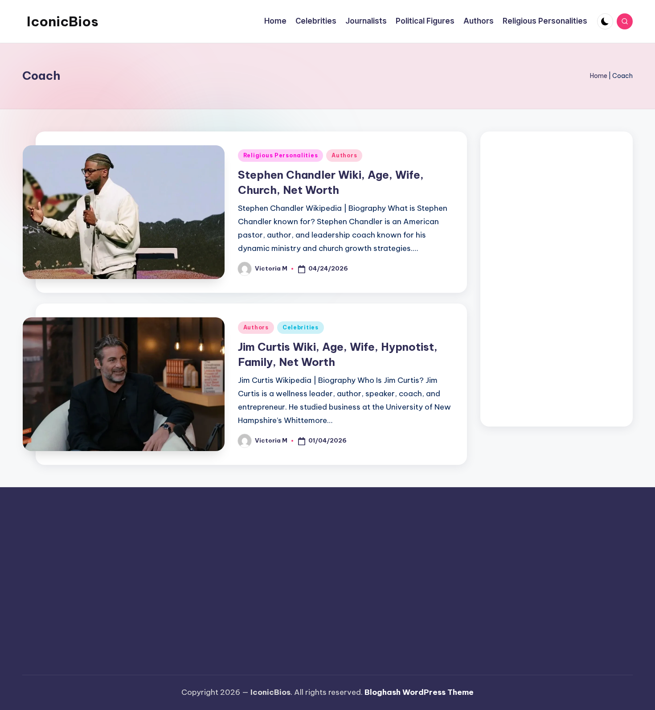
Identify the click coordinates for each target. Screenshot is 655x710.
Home (598, 76)
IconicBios (62, 21)
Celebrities (300, 327)
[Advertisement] (556, 279)
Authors (344, 155)
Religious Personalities (280, 155)
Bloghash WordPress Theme (419, 692)
